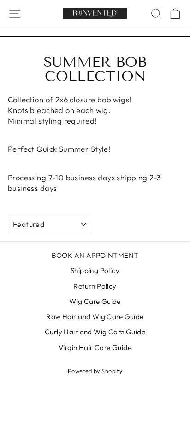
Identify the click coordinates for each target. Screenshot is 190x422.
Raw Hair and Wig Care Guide (94, 316)
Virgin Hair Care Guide (95, 347)
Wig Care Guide (95, 301)
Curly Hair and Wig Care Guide (95, 331)
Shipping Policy (95, 270)
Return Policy (94, 286)
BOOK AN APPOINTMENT (95, 255)
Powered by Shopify (95, 370)
